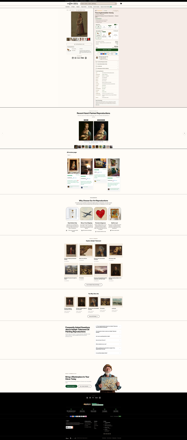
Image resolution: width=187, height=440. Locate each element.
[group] (93, 131)
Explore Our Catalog (70, 386)
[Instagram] (108, 433)
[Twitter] (106, 433)
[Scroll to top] (186, 439)
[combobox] (98, 3)
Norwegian (103, 88)
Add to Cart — (107, 49)
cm (117, 24)
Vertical (103, 90)
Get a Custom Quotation (84, 386)
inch (115, 24)
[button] (120, 4)
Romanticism (104, 85)
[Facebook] (104, 433)
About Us (95, 422)
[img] (69, 175)
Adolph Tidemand (100, 14)
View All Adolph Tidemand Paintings (92, 284)
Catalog (95, 428)
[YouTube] (110, 433)
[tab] (76, 146)
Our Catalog (86, 425)
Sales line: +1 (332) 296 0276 (93, 0)
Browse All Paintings (92, 316)
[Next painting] (184, 133)
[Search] (115, 4)
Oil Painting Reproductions (88, 422)
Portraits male (104, 91)
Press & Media (96, 425)
